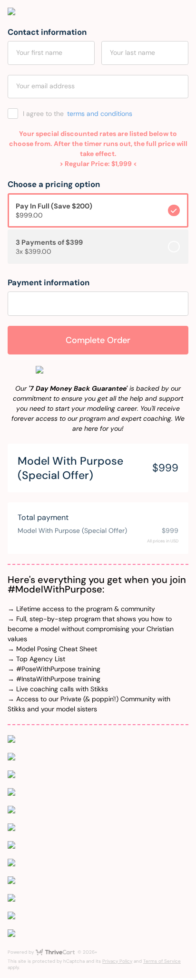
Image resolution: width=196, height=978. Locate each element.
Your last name (132, 52)
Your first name (39, 52)
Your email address (45, 86)
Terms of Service (162, 961)
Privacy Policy (117, 961)
